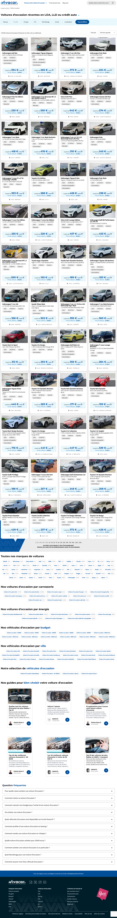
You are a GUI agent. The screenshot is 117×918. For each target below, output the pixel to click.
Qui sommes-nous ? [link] (73, 891)
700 (70, 543)
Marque (5, 22)
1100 (76, 543)
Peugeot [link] (11, 894)
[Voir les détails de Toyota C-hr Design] (44, 349)
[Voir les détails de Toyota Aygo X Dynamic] (44, 265)
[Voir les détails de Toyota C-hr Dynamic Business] (44, 392)
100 (61, 543)
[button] (58, 791)
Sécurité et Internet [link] (54, 914)
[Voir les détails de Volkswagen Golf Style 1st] (73, 349)
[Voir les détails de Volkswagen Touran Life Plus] (102, 99)
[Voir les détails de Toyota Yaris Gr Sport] (15, 349)
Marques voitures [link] (72, 902)
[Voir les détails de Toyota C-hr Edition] (44, 182)
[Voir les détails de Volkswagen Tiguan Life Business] (102, 265)
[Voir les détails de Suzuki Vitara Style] (44, 307)
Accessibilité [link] (78, 914)
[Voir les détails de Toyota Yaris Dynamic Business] (73, 265)
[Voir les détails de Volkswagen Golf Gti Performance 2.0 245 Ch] (102, 223)
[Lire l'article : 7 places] (67, 720)
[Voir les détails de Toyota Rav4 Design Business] (15, 436)
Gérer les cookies (99, 914)
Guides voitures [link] (72, 899)
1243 (80, 543)
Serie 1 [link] (40, 907)
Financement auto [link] (73, 894)
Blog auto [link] (70, 904)
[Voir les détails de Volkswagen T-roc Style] (15, 140)
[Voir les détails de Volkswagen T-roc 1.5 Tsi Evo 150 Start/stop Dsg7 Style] (73, 307)
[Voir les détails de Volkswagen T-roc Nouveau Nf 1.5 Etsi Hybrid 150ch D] (44, 99)
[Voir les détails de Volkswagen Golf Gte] (15, 58)
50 (54, 543)
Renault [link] (11, 896)
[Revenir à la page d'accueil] (9, 3)
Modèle (16, 22)
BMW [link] (10, 904)
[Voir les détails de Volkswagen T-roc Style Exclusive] (44, 140)
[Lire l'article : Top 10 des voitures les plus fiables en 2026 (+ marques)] (106, 770)
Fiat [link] (10, 907)
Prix (35, 22)
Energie (26, 22)
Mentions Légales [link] (17, 914)
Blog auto (65, 3)
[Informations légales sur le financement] (23, 70)
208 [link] (39, 894)
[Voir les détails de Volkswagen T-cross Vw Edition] (15, 223)
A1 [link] (38, 904)
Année (57, 22)
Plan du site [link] (88, 914)
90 (58, 543)
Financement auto (54, 3)
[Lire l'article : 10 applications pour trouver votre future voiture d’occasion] (106, 723)
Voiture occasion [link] (14, 891)
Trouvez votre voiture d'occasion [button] (34, 3)
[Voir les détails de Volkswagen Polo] (102, 140)
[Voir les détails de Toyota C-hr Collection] (73, 436)
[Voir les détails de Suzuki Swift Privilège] (15, 477)
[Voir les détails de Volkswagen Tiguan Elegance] (44, 58)
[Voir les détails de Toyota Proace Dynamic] (15, 518)
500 (67, 543)
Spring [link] (40, 896)
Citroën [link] (11, 899)
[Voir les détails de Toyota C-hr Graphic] (102, 436)
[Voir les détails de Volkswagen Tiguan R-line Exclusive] (15, 392)
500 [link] (39, 899)
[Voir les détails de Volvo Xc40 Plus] (73, 99)
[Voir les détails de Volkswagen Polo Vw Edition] (15, 99)
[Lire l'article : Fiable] (29, 723)
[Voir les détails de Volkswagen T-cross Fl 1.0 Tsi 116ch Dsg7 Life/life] (15, 182)
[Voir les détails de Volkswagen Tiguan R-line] (73, 182)
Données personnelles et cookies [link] (35, 914)
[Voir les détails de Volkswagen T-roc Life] (15, 307)
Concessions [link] (71, 896)
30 (52, 543)
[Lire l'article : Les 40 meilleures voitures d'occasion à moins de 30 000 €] (67, 772)
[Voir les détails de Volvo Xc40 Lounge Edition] (73, 223)
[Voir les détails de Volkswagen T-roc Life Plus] (73, 58)
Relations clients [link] (67, 914)
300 (64, 543)
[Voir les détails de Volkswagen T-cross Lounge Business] (102, 349)
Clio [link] (39, 891)
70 (56, 543)
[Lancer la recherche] (112, 3)
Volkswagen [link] (12, 902)
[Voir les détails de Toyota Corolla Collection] (44, 518)
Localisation (68, 22)
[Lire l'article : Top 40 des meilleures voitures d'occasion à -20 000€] (29, 772)
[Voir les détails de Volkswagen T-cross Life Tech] (44, 477)
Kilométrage (45, 22)
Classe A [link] (40, 902)
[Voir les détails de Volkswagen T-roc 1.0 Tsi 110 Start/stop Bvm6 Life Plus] (73, 140)
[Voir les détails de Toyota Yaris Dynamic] (102, 392)
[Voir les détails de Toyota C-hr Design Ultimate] (73, 518)
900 (73, 543)
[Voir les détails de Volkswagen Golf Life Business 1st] (73, 477)
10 (49, 543)
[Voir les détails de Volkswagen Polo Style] (102, 58)
